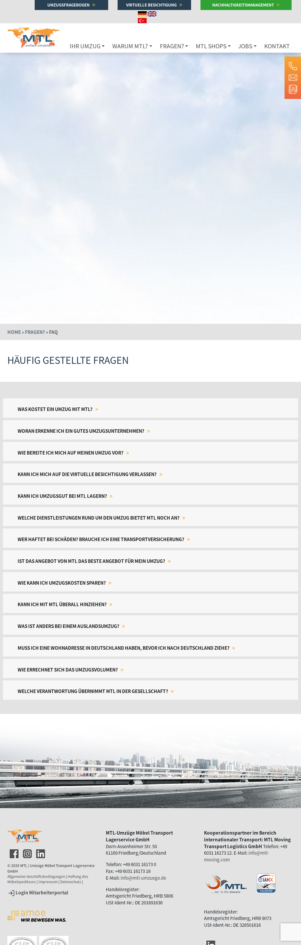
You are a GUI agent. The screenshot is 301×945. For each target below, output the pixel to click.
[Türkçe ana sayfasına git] (143, 19)
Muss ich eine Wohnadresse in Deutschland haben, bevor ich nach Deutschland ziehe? (124, 647)
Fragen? (172, 46)
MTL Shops (211, 46)
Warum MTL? (130, 46)
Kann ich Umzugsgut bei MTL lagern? (63, 496)
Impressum (48, 881)
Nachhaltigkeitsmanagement (243, 5)
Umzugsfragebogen (69, 5)
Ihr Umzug (85, 46)
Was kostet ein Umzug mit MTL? (55, 409)
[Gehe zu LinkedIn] (40, 852)
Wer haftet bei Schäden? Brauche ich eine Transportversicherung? (101, 539)
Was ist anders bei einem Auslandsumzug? (69, 626)
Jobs (245, 46)
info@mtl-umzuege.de (143, 877)
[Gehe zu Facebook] (13, 852)
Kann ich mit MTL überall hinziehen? (63, 604)
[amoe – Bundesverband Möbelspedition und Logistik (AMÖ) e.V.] (36, 908)
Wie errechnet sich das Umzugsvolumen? (68, 669)
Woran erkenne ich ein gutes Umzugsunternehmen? (81, 430)
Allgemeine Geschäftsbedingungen (36, 876)
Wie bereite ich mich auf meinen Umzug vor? (71, 452)
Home (14, 332)
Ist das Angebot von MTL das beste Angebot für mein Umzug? (92, 561)
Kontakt (277, 46)
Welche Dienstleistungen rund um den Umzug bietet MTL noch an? (99, 517)
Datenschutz (70, 881)
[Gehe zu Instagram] (27, 852)
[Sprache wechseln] (143, 13)
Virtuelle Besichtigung (152, 5)
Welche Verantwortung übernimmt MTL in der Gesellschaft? (93, 691)
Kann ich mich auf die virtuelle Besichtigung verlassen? (88, 474)
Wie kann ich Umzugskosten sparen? (62, 582)
